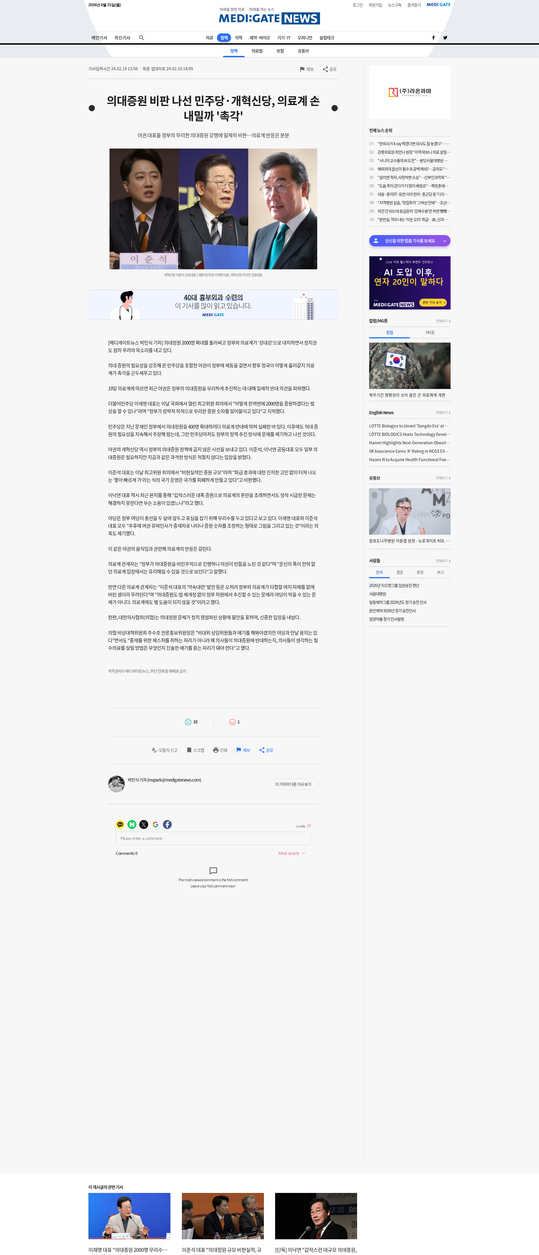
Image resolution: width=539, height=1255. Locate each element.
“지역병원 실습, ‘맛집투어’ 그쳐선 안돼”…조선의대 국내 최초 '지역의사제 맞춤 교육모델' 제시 (414, 202)
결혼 (399, 572)
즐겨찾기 (414, 5)
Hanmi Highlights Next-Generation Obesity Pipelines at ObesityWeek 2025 (410, 442)
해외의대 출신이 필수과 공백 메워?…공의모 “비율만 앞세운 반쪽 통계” (414, 169)
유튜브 (303, 51)
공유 (333, 69)
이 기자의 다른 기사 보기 (293, 784)
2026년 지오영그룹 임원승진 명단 (394, 585)
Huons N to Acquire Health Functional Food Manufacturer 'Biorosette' (410, 459)
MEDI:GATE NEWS (269, 16)
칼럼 (389, 332)
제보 (310, 69)
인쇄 (223, 750)
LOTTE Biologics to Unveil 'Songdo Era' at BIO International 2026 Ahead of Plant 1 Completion (410, 426)
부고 (440, 572)
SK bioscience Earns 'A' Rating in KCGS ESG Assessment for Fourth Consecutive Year (410, 451)
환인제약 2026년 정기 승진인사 (392, 610)
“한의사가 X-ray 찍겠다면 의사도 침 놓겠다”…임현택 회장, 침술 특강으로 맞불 (414, 143)
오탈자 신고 (168, 750)
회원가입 (375, 5)
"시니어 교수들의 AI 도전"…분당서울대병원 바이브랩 (414, 160)
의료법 (257, 51)
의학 (238, 38)
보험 (280, 51)
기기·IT (283, 38)
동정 (420, 572)
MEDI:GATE (439, 4)
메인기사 (99, 38)
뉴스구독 (394, 5)
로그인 (358, 5)
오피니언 (305, 38)
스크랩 (198, 750)
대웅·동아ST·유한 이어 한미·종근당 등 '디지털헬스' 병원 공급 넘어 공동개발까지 (414, 194)
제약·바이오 (260, 38)
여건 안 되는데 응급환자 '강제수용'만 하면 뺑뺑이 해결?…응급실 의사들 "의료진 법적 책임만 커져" (414, 211)
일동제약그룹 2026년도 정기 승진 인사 (397, 602)
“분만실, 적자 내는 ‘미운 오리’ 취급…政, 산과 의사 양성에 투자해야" (414, 219)
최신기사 (122, 38)
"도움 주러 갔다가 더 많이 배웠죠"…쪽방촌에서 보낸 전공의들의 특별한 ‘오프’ (414, 185)
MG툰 (430, 332)
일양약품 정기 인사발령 (386, 619)
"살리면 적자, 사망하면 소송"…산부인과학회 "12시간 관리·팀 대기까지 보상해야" (414, 177)
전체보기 (441, 321)
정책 (224, 38)
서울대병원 (377, 593)
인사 (379, 572)
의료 (209, 38)
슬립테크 (326, 38)
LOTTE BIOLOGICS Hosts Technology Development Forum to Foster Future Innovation (410, 434)
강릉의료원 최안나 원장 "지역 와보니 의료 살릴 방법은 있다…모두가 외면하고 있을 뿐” (414, 152)
